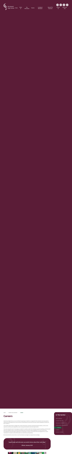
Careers (21, 412)
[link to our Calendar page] (57, 5)
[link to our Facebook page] (64, 5)
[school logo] (5, 6)
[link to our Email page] (61, 5)
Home (5, 412)
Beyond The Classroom (13, 412)
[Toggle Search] (67, 5)
